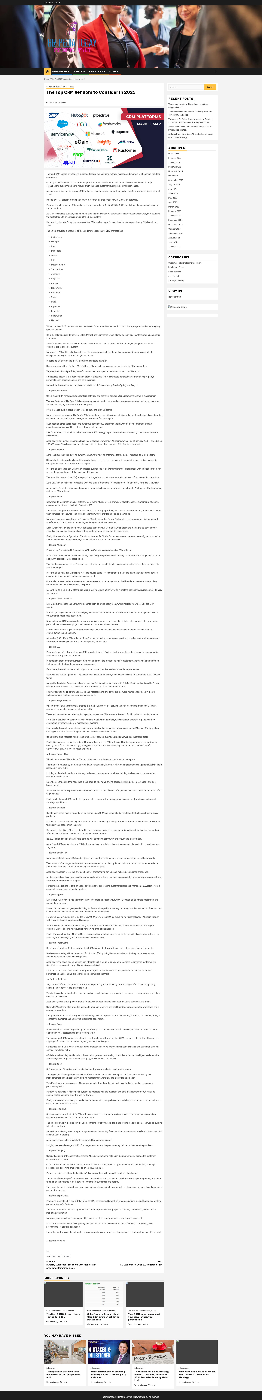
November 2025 (175, 171)
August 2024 (174, 238)
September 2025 (175, 180)
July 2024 (172, 242)
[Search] (215, 71)
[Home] (47, 72)
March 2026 (173, 153)
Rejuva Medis (174, 297)
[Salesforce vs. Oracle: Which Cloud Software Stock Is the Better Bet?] (104, 1294)
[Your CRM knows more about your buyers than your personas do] (145, 1294)
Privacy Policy (97, 71)
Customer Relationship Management (60, 87)
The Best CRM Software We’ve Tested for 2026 (63, 1315)
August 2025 (174, 184)
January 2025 (174, 215)
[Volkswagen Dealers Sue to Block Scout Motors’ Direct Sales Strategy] (197, 1352)
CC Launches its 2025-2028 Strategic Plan (141, 1263)
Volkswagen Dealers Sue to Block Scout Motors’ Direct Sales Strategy (197, 1374)
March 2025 (173, 207)
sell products (174, 276)
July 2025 (172, 189)
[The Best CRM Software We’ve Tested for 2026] (63, 1294)
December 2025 (175, 167)
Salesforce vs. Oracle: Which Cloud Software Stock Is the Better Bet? (103, 1317)
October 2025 (174, 175)
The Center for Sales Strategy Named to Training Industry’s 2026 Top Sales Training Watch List (151, 1375)
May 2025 (172, 198)
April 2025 (172, 202)
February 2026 (174, 158)
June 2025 (173, 193)
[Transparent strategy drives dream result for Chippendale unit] (65, 1352)
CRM (53, 1256)
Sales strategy (174, 272)
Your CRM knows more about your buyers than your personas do (144, 1317)
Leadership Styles (176, 267)
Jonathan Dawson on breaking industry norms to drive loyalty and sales (108, 1374)
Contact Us (79, 71)
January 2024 (174, 246)
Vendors (65, 1256)
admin (63, 103)
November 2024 (175, 224)
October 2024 (174, 229)
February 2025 (174, 211)
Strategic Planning (176, 280)
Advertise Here (60, 71)
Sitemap (113, 71)
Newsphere (139, 1397)
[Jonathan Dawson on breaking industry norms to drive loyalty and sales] (109, 1352)
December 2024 (175, 220)
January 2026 (174, 162)
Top (58, 1256)
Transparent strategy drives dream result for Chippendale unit (63, 1374)
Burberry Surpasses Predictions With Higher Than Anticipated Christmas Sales (71, 1264)
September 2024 (175, 233)
